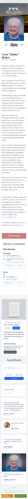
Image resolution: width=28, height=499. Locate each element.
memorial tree (21, 222)
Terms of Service (18, 492)
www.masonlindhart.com (9, 217)
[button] (14, 462)
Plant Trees (19, 265)
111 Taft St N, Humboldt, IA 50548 (15, 262)
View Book (7, 328)
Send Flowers (19, 282)
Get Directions (8, 265)
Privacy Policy (10, 492)
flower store (19, 225)
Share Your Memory (10, 352)
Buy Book (16, 328)
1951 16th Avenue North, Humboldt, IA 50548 (12, 278)
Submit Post (14, 378)
